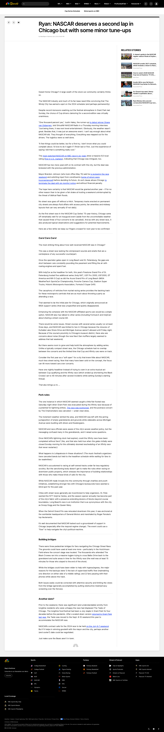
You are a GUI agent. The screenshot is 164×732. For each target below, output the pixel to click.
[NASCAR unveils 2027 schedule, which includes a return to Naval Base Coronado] (126, 66)
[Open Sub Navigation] (61, 3)
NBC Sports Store (33, 719)
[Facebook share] (9, 22)
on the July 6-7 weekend (97, 626)
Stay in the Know (10, 668)
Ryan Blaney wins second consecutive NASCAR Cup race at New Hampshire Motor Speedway (144, 102)
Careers (12, 719)
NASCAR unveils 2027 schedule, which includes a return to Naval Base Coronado (144, 64)
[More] (146, 4)
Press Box (41, 719)
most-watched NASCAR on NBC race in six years (64, 156)
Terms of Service (84, 719)
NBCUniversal (14, 722)
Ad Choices (48, 719)
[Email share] (18, 22)
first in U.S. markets (53, 159)
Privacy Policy (55, 719)
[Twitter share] (14, 22)
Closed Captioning (20, 719)
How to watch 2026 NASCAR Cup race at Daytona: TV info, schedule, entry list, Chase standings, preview (143, 74)
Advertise (7, 719)
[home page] (12, 4)
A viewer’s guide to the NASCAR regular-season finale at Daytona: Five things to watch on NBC (145, 55)
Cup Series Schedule (72, 11)
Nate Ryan (43, 36)
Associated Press (137, 68)
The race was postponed (78, 408)
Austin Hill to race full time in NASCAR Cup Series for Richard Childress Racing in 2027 (144, 83)
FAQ (27, 719)
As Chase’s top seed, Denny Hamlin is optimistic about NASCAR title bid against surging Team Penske (145, 92)
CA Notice (76, 719)
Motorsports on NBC (91, 11)
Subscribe (8, 675)
